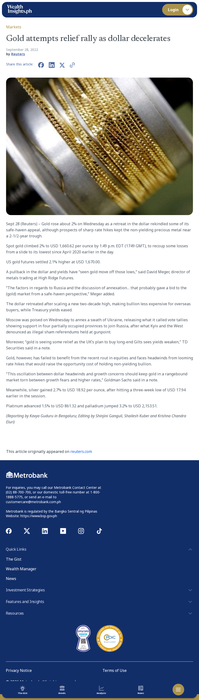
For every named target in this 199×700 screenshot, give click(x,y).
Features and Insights (25, 601)
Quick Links (16, 549)
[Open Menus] (178, 689)
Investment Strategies (25, 590)
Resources (15, 613)
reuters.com (81, 451)
